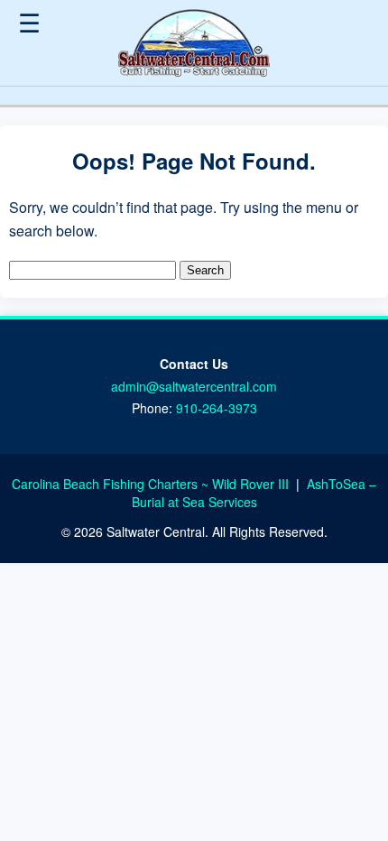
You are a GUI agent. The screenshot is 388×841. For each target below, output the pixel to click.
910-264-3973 (216, 408)
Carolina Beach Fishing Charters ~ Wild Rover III (152, 484)
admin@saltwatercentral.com (194, 386)
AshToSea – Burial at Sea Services (254, 493)
